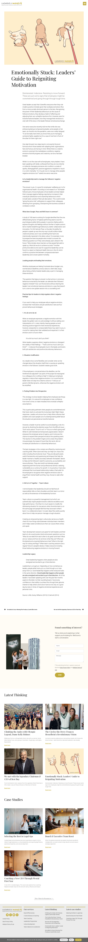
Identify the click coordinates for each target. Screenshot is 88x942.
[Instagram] (10, 914)
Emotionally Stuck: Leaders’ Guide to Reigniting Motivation (62, 777)
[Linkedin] (7, 914)
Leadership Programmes (30, 921)
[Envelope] (17, 914)
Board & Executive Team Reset (59, 836)
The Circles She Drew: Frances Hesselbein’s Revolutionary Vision (60, 733)
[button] (84, 3)
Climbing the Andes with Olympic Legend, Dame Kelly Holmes (19, 733)
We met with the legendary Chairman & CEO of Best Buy (22, 777)
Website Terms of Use (8, 924)
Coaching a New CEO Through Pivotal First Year (21, 879)
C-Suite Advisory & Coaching (31, 915)
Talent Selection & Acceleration (32, 927)
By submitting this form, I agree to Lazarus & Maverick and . (68, 668)
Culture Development (29, 924)
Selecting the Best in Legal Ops (18, 836)
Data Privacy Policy (8, 921)
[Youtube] (13, 914)
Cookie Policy (6, 918)
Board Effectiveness (29, 913)
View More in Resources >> (44, 898)
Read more (7, 745)
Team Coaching (28, 918)
